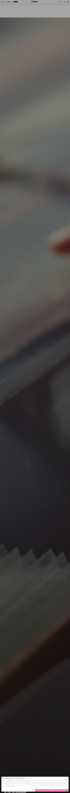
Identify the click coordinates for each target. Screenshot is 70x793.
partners (8, 780)
